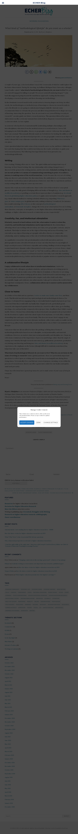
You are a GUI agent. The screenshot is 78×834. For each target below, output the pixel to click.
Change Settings (51, 422)
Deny (38, 422)
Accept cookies (26, 422)
